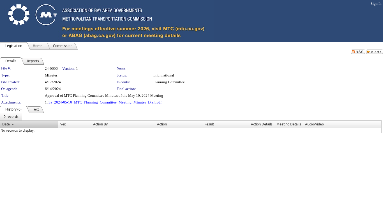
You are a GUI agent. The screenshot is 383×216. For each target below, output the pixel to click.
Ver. (63, 124)
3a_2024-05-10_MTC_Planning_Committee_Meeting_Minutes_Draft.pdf (105, 102)
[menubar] (11, 116)
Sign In (376, 3)
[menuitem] (11, 116)
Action (162, 124)
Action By (100, 124)
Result (209, 124)
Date (6, 124)
